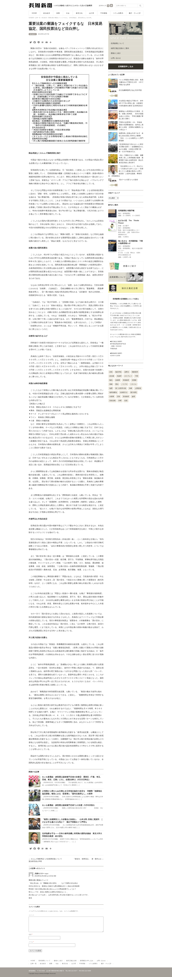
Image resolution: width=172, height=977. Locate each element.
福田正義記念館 (71, 960)
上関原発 (138, 388)
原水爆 (111, 376)
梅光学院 (118, 372)
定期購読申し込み (125, 66)
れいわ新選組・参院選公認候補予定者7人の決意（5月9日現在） (69, 805)
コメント (31, 915)
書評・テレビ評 (135, 13)
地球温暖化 (113, 392)
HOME (34, 13)
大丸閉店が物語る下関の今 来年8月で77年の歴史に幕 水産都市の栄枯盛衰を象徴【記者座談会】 (131, 103)
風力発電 (133, 392)
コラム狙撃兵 (118, 13)
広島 (118, 396)
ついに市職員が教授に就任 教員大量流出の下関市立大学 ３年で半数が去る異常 (131, 82)
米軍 (119, 400)
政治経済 (46, 13)
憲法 (116, 384)
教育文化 (79, 13)
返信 (30, 898)
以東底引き (124, 392)
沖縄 (130, 388)
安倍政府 (126, 396)
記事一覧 (34, 963)
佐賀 (125, 400)
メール (31, 942)
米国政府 (126, 380)
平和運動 (103, 13)
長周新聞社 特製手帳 (126, 211)
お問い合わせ (116, 58)
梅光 (110, 380)
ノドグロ (124, 384)
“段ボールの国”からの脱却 (128, 180)
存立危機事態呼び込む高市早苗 (130, 90)
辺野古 (126, 372)
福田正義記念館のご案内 (120, 48)
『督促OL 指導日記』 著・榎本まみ (88, 859)
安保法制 (112, 400)
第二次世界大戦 (120, 388)
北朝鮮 (134, 380)
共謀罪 (119, 376)
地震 (110, 388)
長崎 (110, 384)
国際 (58, 13)
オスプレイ (128, 376)
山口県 (91, 13)
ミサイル (133, 384)
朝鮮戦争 (135, 372)
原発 (110, 372)
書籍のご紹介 (116, 53)
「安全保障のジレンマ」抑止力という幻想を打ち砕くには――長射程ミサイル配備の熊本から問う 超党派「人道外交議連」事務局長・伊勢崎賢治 (125, 171)
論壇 (133, 396)
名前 (30, 934)
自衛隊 (117, 380)
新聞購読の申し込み (86, 960)
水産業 (111, 396)
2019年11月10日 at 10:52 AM (45, 876)
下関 (136, 376)
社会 (68, 13)
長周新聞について (117, 43)
